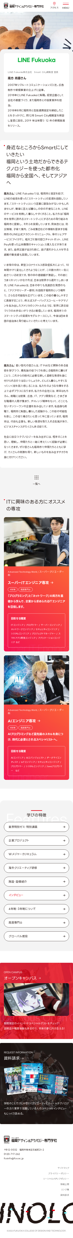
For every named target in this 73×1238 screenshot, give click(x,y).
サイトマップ (63, 1168)
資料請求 (64, 1195)
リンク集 (65, 1189)
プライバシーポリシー (58, 1173)
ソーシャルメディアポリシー (56, 1179)
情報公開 (64, 1184)
